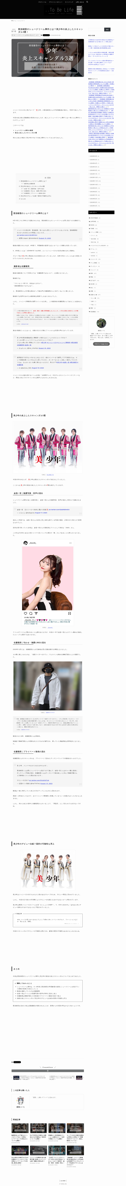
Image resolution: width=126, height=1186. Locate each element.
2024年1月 (95, 174)
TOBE (94, 228)
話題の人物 (96, 294)
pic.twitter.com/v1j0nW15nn (27, 235)
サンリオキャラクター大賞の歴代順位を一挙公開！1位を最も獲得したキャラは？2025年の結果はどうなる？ (101, 62)
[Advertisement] (48, 91)
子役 (93, 304)
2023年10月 (95, 184)
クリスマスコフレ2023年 (99, 245)
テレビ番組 (95, 263)
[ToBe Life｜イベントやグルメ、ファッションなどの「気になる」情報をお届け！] (63, 10)
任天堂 (94, 255)
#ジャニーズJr (52, 342)
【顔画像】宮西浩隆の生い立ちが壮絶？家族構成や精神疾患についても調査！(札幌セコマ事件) (101, 84)
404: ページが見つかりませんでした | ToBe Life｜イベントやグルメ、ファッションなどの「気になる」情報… (47, 920)
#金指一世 (28, 345)
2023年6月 (95, 199)
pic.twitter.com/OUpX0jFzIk (39, 780)
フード (94, 235)
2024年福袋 (95, 218)
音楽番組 (95, 311)
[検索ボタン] (87, 2)
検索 (107, 29)
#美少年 (44, 342)
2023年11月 (95, 181)
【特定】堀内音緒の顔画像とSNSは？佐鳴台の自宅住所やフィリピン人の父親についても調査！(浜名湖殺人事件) (101, 135)
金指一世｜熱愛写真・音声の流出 (34, 189)
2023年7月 (95, 195)
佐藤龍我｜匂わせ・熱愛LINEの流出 (35, 191)
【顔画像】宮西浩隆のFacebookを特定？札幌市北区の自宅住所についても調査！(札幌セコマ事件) (101, 97)
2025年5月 (94, 156)
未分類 (94, 284)
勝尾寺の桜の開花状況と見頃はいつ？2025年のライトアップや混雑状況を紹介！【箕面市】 (101, 70)
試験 (93, 291)
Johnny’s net (24, 324)
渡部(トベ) (21, 1107)
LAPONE (95, 221)
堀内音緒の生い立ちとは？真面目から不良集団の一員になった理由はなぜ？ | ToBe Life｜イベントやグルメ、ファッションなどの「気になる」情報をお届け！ (101, 141)
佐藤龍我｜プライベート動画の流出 (35, 193)
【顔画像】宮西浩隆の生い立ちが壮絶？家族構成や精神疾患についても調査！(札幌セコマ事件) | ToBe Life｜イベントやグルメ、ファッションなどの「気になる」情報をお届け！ (101, 103)
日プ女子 (95, 280)
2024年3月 (94, 167)
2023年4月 (95, 206)
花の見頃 (95, 239)
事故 (93, 277)
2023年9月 (95, 188)
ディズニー (95, 266)
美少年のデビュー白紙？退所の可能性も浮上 (36, 196)
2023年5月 (95, 202)
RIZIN (94, 225)
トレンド (94, 270)
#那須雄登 (74, 342)
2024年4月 (94, 163)
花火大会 (95, 242)
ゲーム (94, 249)
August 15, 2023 (45, 238)
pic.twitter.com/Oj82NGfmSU (59, 510)
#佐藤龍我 (20, 345)
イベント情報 (96, 232)
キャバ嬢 (95, 298)
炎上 (93, 287)
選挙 (93, 308)
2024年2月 (95, 170)
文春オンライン (50, 712)
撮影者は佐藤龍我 (29, 183)
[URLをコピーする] (48, 1070)
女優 (93, 301)
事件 (94, 273)
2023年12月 (95, 177)
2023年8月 (95, 191)
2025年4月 (94, 159)
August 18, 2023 (45, 348)
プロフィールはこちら (101, 344)
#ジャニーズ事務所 (63, 342)
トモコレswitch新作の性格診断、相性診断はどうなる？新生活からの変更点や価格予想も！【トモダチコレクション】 (101, 54)
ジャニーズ (46, 35)
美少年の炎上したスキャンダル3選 (33, 186)
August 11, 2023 (41, 513)
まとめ (23, 199)
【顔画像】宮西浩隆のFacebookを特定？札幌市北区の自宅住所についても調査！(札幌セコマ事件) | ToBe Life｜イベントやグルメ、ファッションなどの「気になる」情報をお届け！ (101, 89)
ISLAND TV (50, 475)
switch (94, 252)
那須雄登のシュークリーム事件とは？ (34, 181)
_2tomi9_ (50, 627)
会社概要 (63, 1180)
